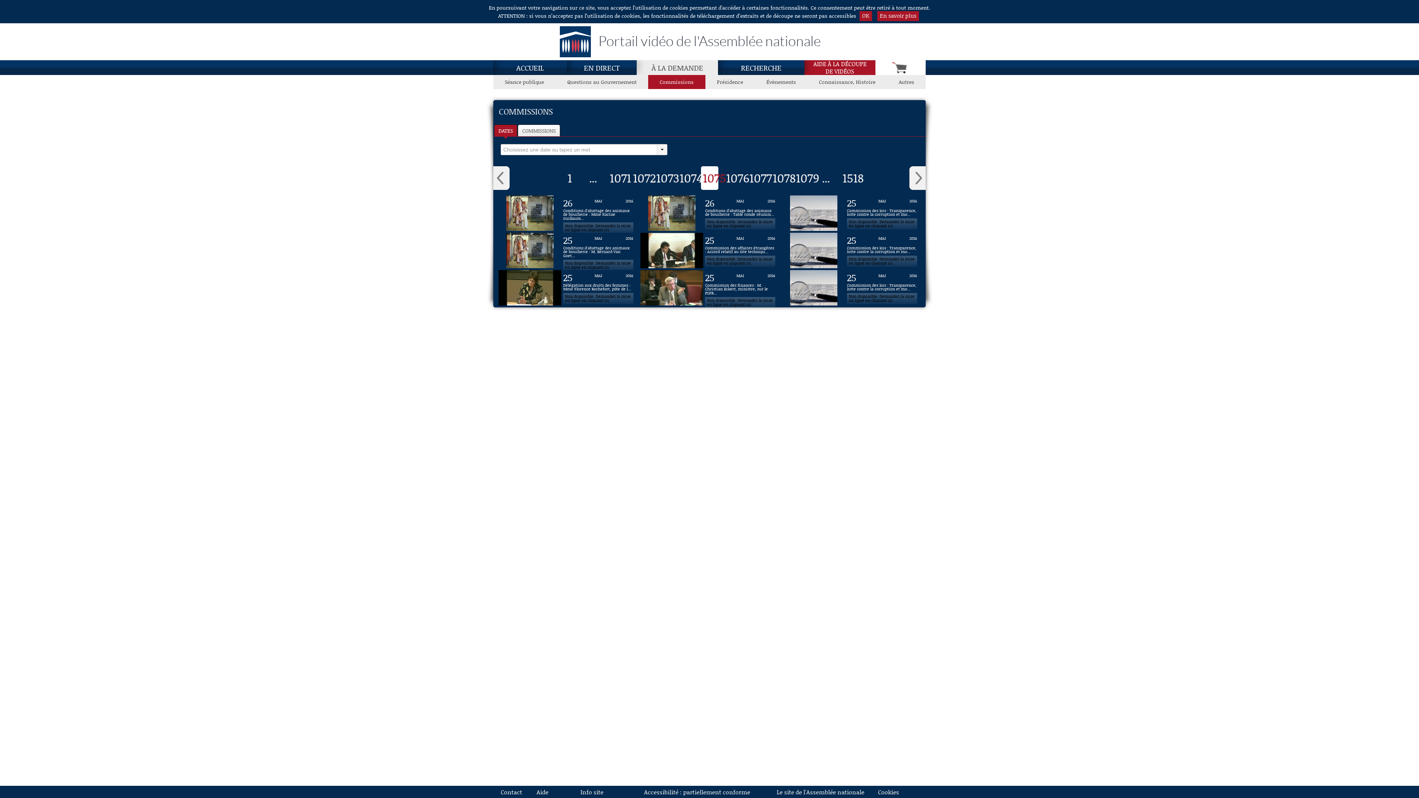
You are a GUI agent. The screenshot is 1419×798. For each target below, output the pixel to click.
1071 (620, 177)
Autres (906, 82)
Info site (592, 792)
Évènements (781, 82)
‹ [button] (501, 178)
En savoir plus (898, 15)
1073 (667, 177)
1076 (737, 177)
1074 (691, 177)
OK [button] (866, 15)
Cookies (888, 792)
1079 (807, 177)
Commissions (677, 82)
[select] (579, 149)
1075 (714, 177)
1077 (760, 177)
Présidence (730, 82)
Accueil (530, 67)
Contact (511, 792)
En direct (602, 67)
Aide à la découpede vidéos (840, 67)
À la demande (677, 67)
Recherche (761, 67)
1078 (784, 177)
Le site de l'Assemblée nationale (820, 792)
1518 (853, 177)
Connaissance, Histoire (847, 82)
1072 (644, 177)
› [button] (917, 178)
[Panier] (900, 67)
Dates (505, 130)
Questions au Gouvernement (602, 82)
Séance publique (524, 82)
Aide (542, 792)
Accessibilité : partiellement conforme (697, 792)
